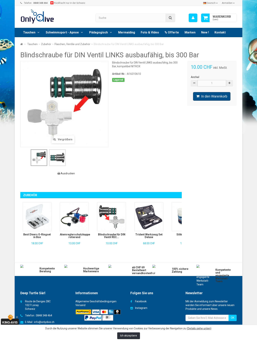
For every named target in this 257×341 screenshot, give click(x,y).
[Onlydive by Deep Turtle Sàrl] (55, 16)
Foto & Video (150, 32)
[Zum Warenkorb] (205, 18)
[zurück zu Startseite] (21, 44)
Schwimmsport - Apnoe (62, 32)
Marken (190, 32)
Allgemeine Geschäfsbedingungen (95, 301)
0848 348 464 (44, 315)
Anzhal (195, 77)
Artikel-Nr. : (119, 73)
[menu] (193, 18)
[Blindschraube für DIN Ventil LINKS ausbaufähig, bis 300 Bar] (39, 157)
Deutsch (211, 3)
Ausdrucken (67, 173)
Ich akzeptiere (128, 335)
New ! (205, 32)
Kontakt (220, 32)
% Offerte (172, 32)
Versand (80, 305)
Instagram (141, 307)
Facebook (141, 301)
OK (232, 317)
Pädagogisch (98, 32)
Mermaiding (126, 32)
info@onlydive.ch (44, 322)
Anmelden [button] (227, 3)
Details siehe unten (199, 328)
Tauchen (29, 32)
